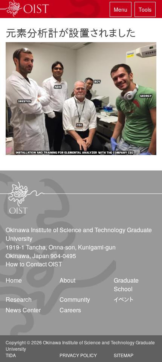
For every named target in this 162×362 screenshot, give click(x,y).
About (67, 280)
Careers (70, 310)
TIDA (11, 355)
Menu (120, 9)
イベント (123, 299)
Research (19, 299)
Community (75, 299)
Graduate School (126, 284)
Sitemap (123, 355)
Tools (145, 9)
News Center (23, 310)
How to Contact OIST (34, 264)
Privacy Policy (78, 355)
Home (14, 280)
